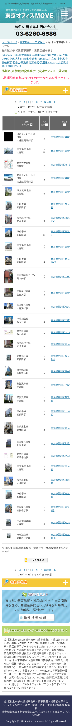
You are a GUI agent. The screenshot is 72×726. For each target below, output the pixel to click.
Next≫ (48, 102)
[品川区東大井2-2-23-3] (8, 223)
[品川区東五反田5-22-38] (8, 264)
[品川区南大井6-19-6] (8, 250)
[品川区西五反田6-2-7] (8, 237)
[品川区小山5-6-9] (8, 457)
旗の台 (38, 58)
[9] (55, 102)
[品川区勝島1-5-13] (8, 141)
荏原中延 (34, 62)
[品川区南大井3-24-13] (8, 471)
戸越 (64, 55)
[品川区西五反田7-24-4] (8, 361)
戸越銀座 (27, 55)
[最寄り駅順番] (31, 124)
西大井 (47, 58)
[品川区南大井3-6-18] (8, 310)
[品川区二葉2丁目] (8, 283)
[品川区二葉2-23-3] (8, 324)
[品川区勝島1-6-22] (8, 182)
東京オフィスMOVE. (36, 721)
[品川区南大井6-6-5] (8, 154)
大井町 (19, 58)
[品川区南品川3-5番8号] (8, 512)
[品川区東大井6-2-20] (8, 433)
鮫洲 (25, 58)
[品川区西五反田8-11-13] (8, 540)
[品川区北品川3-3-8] (8, 447)
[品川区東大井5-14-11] (8, 485)
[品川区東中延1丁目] (8, 375)
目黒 (18, 55)
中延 (31, 58)
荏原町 (36, 55)
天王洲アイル (47, 62)
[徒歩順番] (46, 124)
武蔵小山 (46, 55)
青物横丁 (7, 62)
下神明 (9, 66)
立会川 (55, 58)
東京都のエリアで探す (32, 42)
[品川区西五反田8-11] (8, 403)
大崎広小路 (8, 58)
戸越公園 (56, 55)
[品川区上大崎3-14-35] (8, 416)
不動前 (24, 62)
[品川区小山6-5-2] (8, 334)
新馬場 (63, 58)
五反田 (11, 55)
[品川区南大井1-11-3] (8, 296)
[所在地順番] (64, 124)
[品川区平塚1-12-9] (8, 388)
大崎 (4, 55)
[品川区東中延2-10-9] (8, 168)
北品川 (17, 66)
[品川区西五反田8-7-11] (8, 209)
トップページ (9, 42)
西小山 (16, 62)
